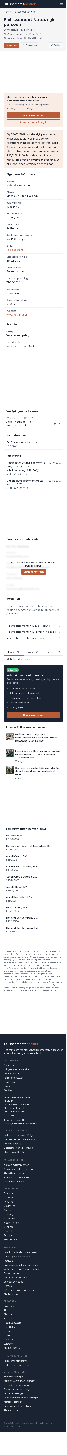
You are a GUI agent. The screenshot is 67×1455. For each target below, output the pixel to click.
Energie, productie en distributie (21, 1265)
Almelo (7, 1310)
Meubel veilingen (13, 1401)
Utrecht (8, 1231)
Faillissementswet (13, 1077)
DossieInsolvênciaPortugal (18, 1147)
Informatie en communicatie (19, 1290)
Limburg (8, 1214)
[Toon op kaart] (54, 423)
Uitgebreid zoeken (14, 1181)
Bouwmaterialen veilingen (18, 1389)
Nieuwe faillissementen (16, 1165)
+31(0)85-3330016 (15, 1120)
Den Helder (10, 1327)
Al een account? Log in (33, 122)
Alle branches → (12, 1294)
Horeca (8, 1286)
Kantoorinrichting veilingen (18, 1406)
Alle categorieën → (14, 1410)
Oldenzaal (9, 1339)
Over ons (9, 1065)
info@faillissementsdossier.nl (21, 1123)
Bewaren (31, 45)
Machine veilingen (14, 1376)
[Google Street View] (59, 423)
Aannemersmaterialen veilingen (21, 1397)
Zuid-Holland (11, 1239)
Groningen (9, 1210)
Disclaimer (9, 1082)
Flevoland (9, 1197)
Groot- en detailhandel (16, 1277)
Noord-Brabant (12, 1218)
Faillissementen (21, 11)
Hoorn (7, 1331)
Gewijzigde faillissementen (18, 1169)
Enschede (9, 1306)
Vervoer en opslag (13, 1281)
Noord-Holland (12, 1222)
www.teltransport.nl (18, 314)
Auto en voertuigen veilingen (20, 1380)
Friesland (8, 1201)
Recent (13, 652)
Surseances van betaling (17, 1177)
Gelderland (9, 1206)
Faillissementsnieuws (15, 1360)
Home (7, 11)
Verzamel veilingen (14, 1393)
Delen (57, 45)
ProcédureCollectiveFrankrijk (19, 1139)
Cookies (8, 1090)
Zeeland (8, 1235)
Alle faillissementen (14, 1173)
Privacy (8, 1086)
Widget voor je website (16, 1069)
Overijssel (9, 1227)
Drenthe (8, 1193)
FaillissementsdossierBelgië (19, 1135)
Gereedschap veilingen (16, 1385)
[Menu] (61, 4)
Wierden (8, 1343)
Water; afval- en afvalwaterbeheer (22, 1269)
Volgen (13, 45)
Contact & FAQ (12, 1073)
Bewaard (53, 652)
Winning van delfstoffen (17, 1256)
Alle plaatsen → (12, 1348)
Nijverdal (8, 1335)
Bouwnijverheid (12, 1273)
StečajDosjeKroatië (14, 1152)
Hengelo (8, 1318)
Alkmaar (8, 1314)
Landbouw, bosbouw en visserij (20, 1252)
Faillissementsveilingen (16, 1365)
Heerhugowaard (13, 1322)
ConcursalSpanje (13, 1143)
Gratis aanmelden (33, 115)
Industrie (8, 1260)
